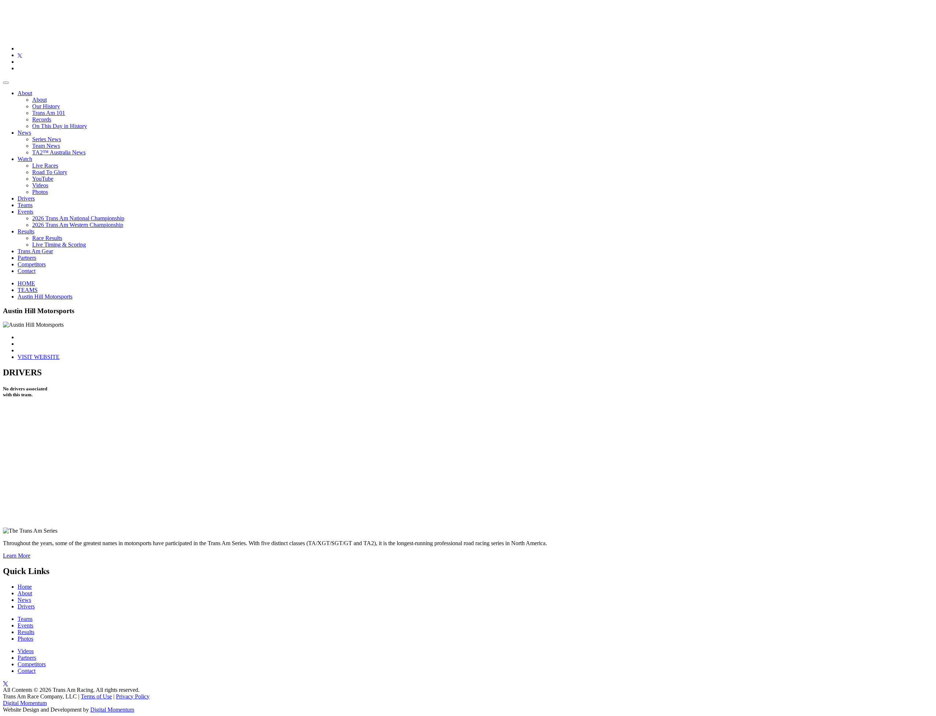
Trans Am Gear (35, 251)
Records (41, 119)
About (25, 93)
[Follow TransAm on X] (20, 55)
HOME (26, 283)
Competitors (32, 264)
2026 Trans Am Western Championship (77, 225)
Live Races (45, 165)
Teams (25, 205)
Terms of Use (96, 696)
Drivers (26, 198)
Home (25, 587)
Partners (27, 258)
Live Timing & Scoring (59, 244)
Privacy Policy (133, 696)
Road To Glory (49, 172)
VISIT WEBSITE (39, 357)
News (24, 133)
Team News (46, 146)
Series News (46, 139)
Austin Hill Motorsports (45, 296)
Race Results (47, 238)
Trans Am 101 (48, 113)
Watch (25, 159)
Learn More (16, 555)
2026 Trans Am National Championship (78, 218)
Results (26, 231)
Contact (26, 271)
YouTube (42, 179)
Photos (40, 192)
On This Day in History (59, 126)
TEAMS (28, 290)
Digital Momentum (25, 703)
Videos (40, 185)
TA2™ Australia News (59, 152)
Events (25, 212)
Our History (46, 106)
